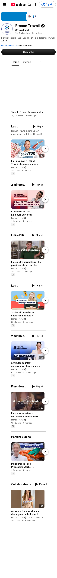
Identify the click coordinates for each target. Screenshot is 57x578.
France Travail (17, 168)
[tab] (15, 62)
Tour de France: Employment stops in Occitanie (28, 112)
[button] (41, 62)
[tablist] (28, 62)
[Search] (29, 4)
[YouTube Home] (18, 4)
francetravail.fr (10, 45)
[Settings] (36, 4)
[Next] (45, 149)
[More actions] (43, 162)
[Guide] (4, 4)
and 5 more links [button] (24, 45)
